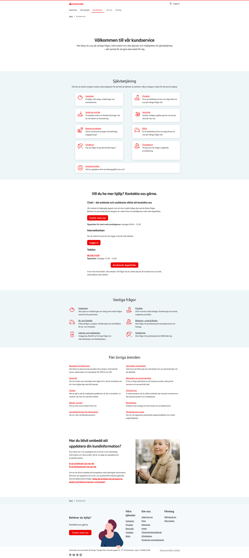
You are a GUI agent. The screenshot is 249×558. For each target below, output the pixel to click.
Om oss (109, 10)
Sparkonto (73, 10)
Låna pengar (85, 10)
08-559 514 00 (93, 255)
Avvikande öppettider (124, 265)
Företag (118, 10)
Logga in (176, 3)
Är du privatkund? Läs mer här (81, 463)
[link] (71, 3)
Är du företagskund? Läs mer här (82, 466)
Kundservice (97, 10)
